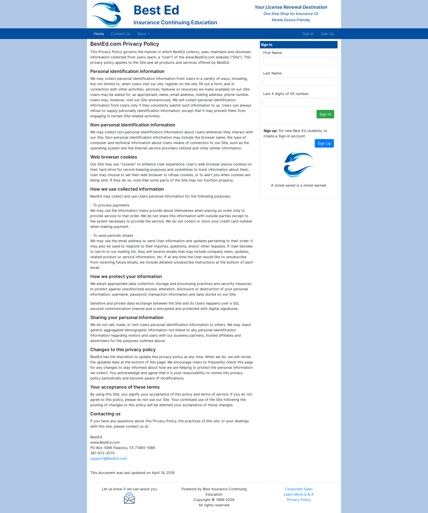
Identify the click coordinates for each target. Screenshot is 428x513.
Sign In (308, 33)
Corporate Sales (299, 489)
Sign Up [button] (324, 143)
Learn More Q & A (299, 494)
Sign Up (327, 33)
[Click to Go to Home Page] (110, 14)
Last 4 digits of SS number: (286, 93)
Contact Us (120, 33)
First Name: (272, 52)
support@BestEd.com (108, 458)
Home (100, 33)
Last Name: (272, 73)
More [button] (142, 33)
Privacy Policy (299, 499)
